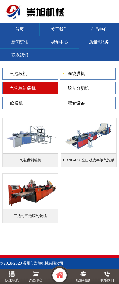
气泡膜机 (18, 73)
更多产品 (54, 235)
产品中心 (98, 29)
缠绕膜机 (76, 73)
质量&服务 (99, 42)
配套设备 (76, 103)
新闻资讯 (19, 42)
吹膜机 (16, 103)
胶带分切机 (78, 88)
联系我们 (19, 54)
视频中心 (59, 42)
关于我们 (59, 29)
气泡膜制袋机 (23, 88)
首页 (19, 29)
